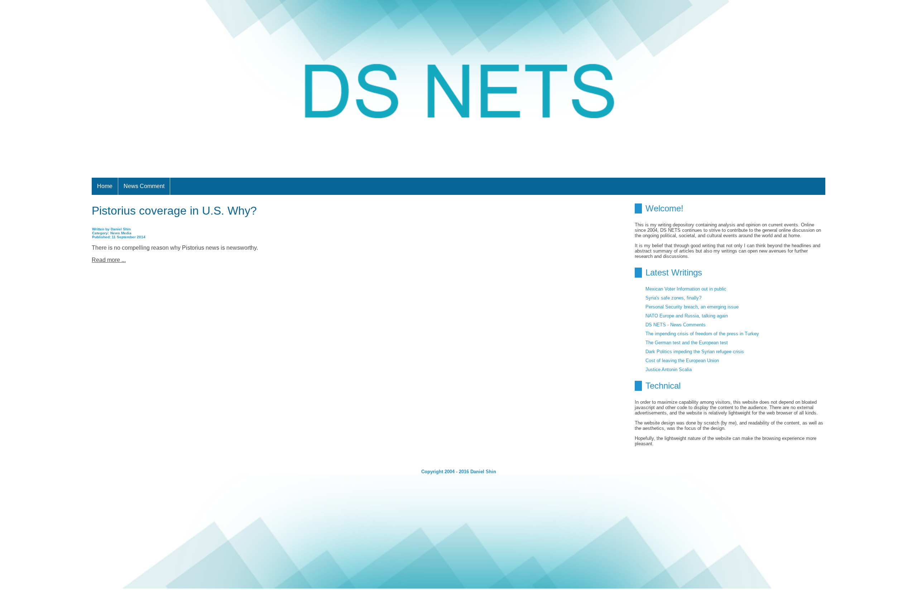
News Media (120, 233)
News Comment (144, 186)
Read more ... (109, 260)
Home (104, 186)
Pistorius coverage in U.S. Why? (174, 210)
